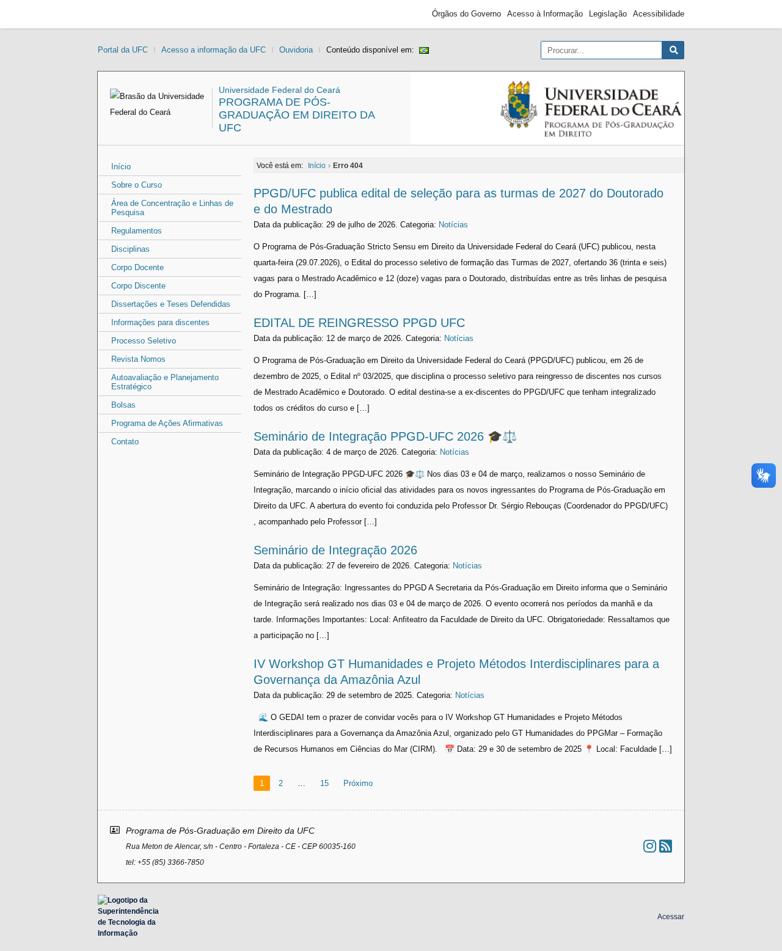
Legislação (608, 13)
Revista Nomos (138, 359)
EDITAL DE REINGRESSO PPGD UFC (359, 322)
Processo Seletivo (143, 340)
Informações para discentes (160, 322)
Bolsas (123, 404)
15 (324, 783)
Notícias (453, 224)
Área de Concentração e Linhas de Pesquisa (172, 208)
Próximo (358, 783)
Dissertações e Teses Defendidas (170, 304)
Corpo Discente (138, 285)
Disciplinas (130, 249)
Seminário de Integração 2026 (335, 550)
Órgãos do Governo (466, 13)
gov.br (120, 14)
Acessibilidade (658, 13)
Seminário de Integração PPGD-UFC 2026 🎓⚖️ (385, 436)
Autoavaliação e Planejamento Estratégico (165, 382)
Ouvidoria (296, 49)
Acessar (670, 916)
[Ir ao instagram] (649, 846)
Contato (125, 441)
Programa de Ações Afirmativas (167, 423)
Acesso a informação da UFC (213, 49)
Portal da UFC (123, 49)
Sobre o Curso (136, 184)
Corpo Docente (137, 267)
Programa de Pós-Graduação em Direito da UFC (297, 115)
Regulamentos (136, 230)
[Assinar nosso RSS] (665, 846)
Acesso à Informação (545, 13)
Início (121, 166)
